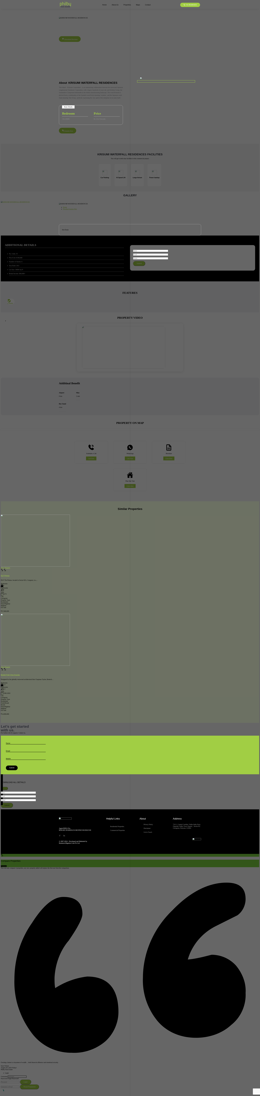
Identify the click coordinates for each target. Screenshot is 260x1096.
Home (104, 5)
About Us (115, 5)
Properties (127, 5)
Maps (138, 5)
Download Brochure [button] (71, 39)
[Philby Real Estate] (65, 5)
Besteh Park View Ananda (10, 675)
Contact (148, 5)
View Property (5, 568)
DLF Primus (5, 576)
